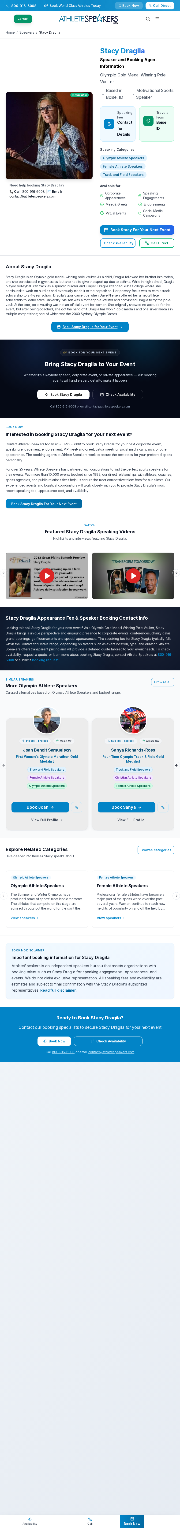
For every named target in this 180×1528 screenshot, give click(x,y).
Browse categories (156, 850)
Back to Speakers (24, 8)
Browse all (162, 682)
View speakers (23, 918)
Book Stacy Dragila (66, 394)
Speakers (26, 32)
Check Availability (133, 7)
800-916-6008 (66, 406)
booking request (45, 660)
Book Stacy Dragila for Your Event (90, 327)
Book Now (164, 7)
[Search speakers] (148, 19)
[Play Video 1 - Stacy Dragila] (47, 576)
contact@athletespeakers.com (109, 406)
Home (10, 32)
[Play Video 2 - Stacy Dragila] (133, 576)
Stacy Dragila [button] (122, 51)
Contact (23, 18)
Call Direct (159, 243)
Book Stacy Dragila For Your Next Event (44, 504)
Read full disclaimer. (58, 990)
